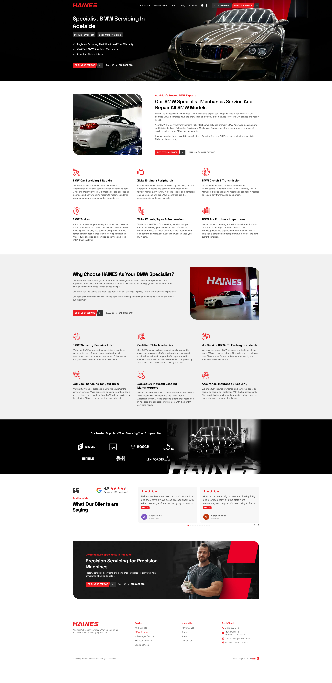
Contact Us (187, 640)
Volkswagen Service (144, 636)
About (184, 636)
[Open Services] (149, 5)
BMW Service (141, 632)
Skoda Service (142, 645)
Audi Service (141, 628)
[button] (145, 507)
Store (184, 632)
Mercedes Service (143, 640)
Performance (188, 628)
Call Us (110, 65)
